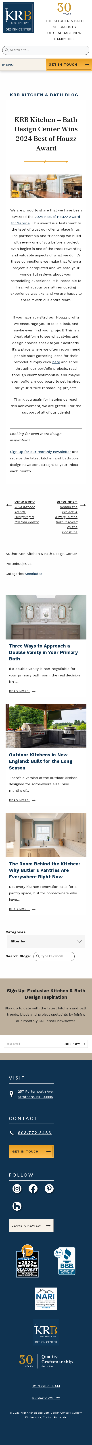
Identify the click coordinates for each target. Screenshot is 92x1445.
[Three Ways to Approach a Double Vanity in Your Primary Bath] (46, 617)
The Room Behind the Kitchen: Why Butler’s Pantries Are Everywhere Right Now (44, 870)
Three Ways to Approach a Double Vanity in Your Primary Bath (43, 652)
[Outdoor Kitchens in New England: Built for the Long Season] (46, 726)
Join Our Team (46, 1386)
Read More (19, 691)
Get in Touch (63, 64)
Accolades (33, 574)
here (56, 362)
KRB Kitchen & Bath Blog (44, 94)
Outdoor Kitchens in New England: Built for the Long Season (40, 761)
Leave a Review (26, 1225)
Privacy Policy (46, 1398)
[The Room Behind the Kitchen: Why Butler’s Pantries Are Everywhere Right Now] (46, 835)
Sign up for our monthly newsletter (40, 452)
